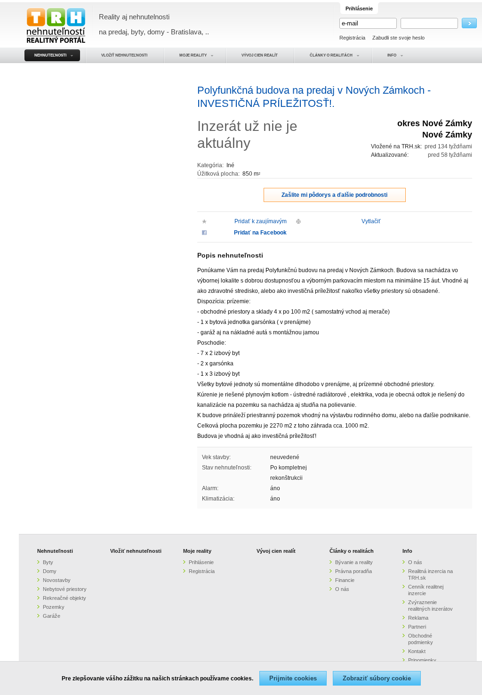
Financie (344, 580)
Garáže (51, 616)
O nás (342, 589)
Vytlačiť (371, 221)
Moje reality (197, 551)
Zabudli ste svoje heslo (398, 37)
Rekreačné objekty (64, 598)
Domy (49, 571)
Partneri (417, 627)
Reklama (418, 618)
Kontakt (417, 651)
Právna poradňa (353, 571)
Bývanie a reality (354, 562)
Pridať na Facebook (260, 232)
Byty (48, 562)
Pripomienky (422, 660)
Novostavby (57, 580)
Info (407, 551)
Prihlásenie (201, 562)
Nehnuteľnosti (55, 551)
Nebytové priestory (65, 589)
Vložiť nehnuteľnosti (135, 551)
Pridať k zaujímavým (260, 221)
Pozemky (53, 607)
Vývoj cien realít (276, 551)
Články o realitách (351, 551)
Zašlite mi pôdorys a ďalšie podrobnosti (334, 195)
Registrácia (352, 37)
